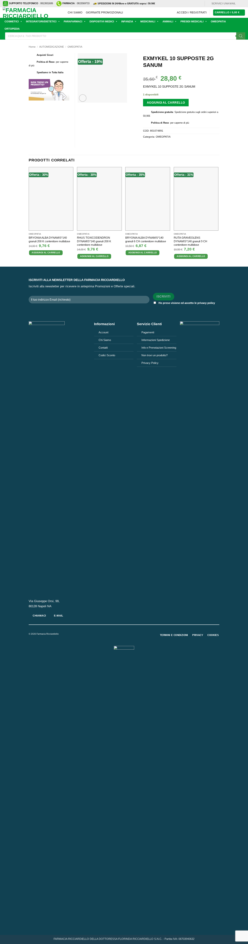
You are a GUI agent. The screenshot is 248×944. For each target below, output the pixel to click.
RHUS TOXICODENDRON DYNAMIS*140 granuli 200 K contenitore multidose (94, 241)
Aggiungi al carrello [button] (46, 252)
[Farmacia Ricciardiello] (32, 12)
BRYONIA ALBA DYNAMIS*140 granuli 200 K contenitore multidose (49, 239)
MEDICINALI (147, 21)
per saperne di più (179, 122)
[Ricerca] (240, 36)
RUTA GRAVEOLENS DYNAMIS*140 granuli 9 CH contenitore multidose (190, 241)
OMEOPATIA (218, 21)
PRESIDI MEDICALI (192, 21)
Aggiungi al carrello (166, 102)
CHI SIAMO (75, 12)
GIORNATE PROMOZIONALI (104, 12)
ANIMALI (167, 21)
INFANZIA (127, 21)
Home (32, 46)
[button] (192, 12)
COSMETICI (12, 21)
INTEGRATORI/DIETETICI (41, 21)
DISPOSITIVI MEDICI (102, 21)
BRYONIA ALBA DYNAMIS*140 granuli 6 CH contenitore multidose (145, 239)
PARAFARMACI (73, 21)
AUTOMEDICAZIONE (51, 46)
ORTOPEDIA (12, 28)
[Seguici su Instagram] (243, 3)
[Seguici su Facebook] (240, 3)
